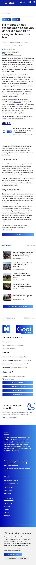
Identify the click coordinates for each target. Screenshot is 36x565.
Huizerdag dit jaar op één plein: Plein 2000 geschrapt (22, 285)
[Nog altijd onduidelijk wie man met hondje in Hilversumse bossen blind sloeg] (7, 135)
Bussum (16, 19)
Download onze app (11, 465)
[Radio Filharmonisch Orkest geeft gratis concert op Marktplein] (7, 269)
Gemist (6, 509)
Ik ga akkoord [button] (13, 554)
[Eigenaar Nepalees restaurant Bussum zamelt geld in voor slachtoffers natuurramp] (7, 259)
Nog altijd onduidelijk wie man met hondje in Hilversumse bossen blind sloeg (23, 130)
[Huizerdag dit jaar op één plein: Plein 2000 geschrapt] (7, 289)
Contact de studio (18, 387)
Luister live (17, 391)
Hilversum (6, 19)
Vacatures (8, 493)
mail (27, 414)
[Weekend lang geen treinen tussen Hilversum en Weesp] (7, 300)
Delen (18, 234)
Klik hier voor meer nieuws (18, 306)
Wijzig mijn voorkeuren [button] (17, 558)
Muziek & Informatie (12, 337)
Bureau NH (17, 102)
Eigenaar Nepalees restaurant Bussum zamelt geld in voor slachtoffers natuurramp (23, 254)
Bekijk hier (9, 468)
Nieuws (8, 13)
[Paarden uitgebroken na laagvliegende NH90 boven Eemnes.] (7, 280)
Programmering (18, 383)
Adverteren (8, 490)
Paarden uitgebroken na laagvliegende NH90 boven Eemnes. (22, 275)
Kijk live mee (17, 395)
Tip (28, 2)
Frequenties (8, 487)
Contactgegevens (11, 481)
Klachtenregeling (11, 484)
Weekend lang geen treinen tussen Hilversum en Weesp (22, 296)
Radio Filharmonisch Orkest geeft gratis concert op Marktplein (22, 264)
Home (3, 13)
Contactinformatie (9, 417)
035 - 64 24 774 (13, 414)
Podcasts (7, 516)
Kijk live (7, 506)
